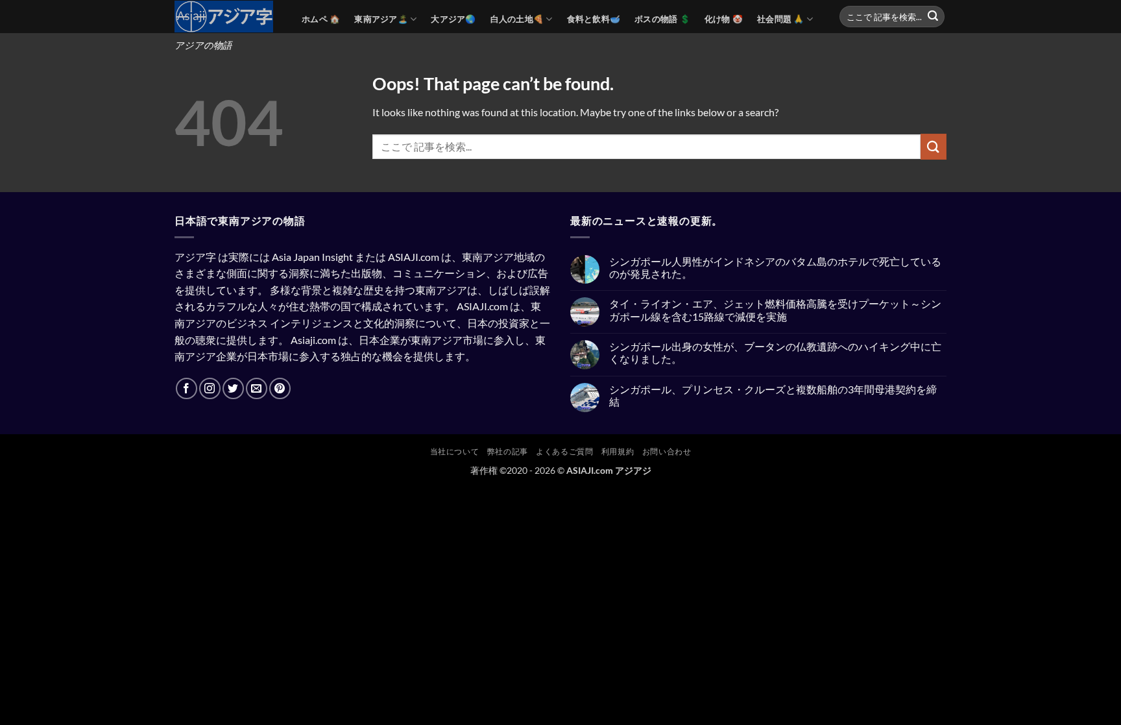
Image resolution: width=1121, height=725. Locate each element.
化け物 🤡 (724, 19)
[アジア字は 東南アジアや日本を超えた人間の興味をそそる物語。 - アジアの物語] (228, 16)
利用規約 (617, 451)
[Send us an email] (256, 388)
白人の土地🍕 (517, 19)
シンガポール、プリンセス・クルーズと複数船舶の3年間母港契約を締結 (773, 395)
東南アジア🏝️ (381, 19)
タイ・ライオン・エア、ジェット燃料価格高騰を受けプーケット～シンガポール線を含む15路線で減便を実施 (775, 309)
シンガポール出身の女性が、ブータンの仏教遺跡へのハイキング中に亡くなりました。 (775, 352)
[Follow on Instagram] (210, 388)
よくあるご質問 (564, 451)
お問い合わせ (667, 451)
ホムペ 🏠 (321, 19)
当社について (454, 451)
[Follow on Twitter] (233, 388)
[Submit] (933, 17)
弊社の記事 (507, 451)
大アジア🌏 (453, 19)
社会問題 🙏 (780, 19)
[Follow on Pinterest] (280, 388)
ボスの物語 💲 (662, 19)
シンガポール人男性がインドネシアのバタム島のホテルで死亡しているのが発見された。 (775, 267)
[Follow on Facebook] (186, 388)
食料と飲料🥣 (594, 19)
